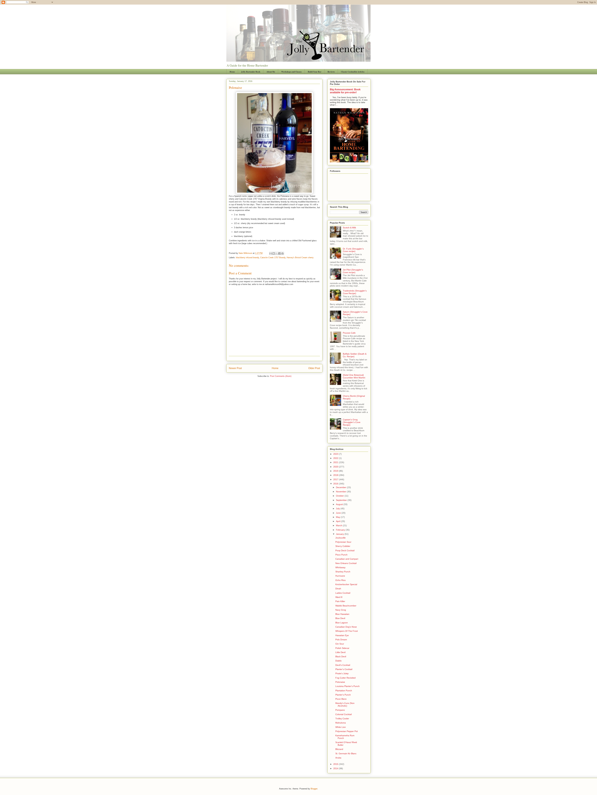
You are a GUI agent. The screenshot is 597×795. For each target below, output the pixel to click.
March (339, 525)
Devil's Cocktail (342, 665)
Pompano (340, 710)
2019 (336, 471)
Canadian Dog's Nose (346, 627)
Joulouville (340, 537)
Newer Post (235, 368)
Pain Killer (340, 601)
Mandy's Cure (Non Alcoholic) (344, 704)
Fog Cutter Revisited (345, 678)
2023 (336, 454)
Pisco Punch (341, 554)
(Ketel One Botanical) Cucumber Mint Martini (354, 376)
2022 (336, 458)
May (338, 517)
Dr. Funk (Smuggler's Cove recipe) (353, 250)
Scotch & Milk (349, 227)
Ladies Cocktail (342, 593)
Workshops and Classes (291, 71)
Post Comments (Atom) (280, 376)
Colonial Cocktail (343, 714)
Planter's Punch (343, 694)
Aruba (338, 757)
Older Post (314, 368)
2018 (336, 475)
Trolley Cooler (342, 718)
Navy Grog (340, 610)
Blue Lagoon (341, 622)
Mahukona (340, 722)
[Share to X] (276, 253)
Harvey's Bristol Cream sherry (300, 257)
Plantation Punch (343, 690)
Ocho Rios (340, 580)
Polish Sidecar (342, 648)
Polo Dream (341, 639)
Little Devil (340, 652)
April (338, 521)
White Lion (340, 727)
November (341, 491)
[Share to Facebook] (279, 253)
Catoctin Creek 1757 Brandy (272, 257)
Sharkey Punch (342, 571)
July (338, 508)
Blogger (314, 789)
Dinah (338, 588)
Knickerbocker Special (346, 584)
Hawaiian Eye (342, 635)
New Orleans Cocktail (345, 563)
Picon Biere (341, 699)
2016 (336, 483)
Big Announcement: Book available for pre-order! (345, 91)
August (339, 504)
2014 (336, 768)
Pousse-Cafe (349, 333)
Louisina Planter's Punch (347, 686)
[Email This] (270, 253)
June (338, 513)
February (341, 530)
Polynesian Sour (343, 542)
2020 (336, 466)
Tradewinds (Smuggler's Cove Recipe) (355, 292)
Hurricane (340, 576)
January (340, 534)
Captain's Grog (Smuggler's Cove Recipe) (351, 422)
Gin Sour (339, 643)
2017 (336, 479)
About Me (270, 71)
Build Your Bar (314, 71)
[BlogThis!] (273, 253)
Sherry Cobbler (342, 546)
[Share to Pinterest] (282, 253)
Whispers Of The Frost (346, 631)
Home (232, 71)
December (341, 487)
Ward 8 (338, 597)
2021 (336, 462)
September (341, 500)
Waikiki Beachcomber (345, 605)
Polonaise (340, 682)
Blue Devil (340, 618)
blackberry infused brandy (247, 257)
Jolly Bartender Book (250, 71)
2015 (336, 764)
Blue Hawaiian (342, 614)
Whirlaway (340, 567)
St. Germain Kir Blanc (345, 753)
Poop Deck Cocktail (344, 550)
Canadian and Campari (346, 559)
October (340, 496)
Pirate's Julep (342, 673)
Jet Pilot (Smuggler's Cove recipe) (353, 271)
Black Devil (340, 656)
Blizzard (339, 749)
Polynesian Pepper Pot (346, 731)
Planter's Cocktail (343, 669)
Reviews (331, 71)
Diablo (338, 660)
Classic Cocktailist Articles (352, 71)
